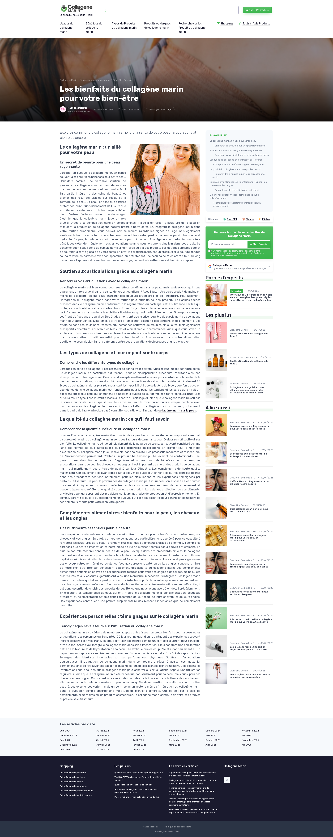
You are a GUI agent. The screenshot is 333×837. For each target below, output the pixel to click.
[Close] (229, 409)
